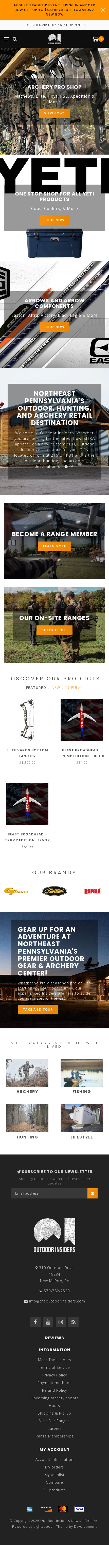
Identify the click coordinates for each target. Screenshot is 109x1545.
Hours (54, 1405)
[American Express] (30, 1509)
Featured (36, 687)
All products (54, 1490)
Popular (74, 687)
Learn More (54, 546)
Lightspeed (43, 1526)
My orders (54, 1467)
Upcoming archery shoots (55, 1398)
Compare (54, 1482)
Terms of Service (54, 1367)
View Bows (54, 113)
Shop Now (54, 220)
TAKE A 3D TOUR (38, 1009)
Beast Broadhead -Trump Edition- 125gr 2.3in (27, 840)
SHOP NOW (54, 327)
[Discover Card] (46, 1509)
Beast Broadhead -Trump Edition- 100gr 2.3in (81, 756)
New (56, 687)
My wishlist (55, 1474)
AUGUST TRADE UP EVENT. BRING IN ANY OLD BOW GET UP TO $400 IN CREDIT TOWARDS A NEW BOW (55, 10)
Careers (54, 1428)
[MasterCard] (63, 1509)
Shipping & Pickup (54, 1413)
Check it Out (54, 630)
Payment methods (54, 1382)
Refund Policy (54, 1390)
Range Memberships (55, 1436)
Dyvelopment (85, 1526)
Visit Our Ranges (54, 1420)
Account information (54, 1459)
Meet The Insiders (54, 1359)
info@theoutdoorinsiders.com (57, 1301)
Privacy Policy (54, 1375)
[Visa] (79, 1509)
